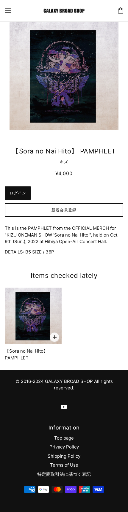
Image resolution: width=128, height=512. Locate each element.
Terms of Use (64, 465)
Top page (64, 438)
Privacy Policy (64, 447)
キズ (64, 161)
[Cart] (120, 10)
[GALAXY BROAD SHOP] (63, 10)
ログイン (18, 193)
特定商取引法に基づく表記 (64, 474)
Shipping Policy (64, 456)
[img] (64, 407)
